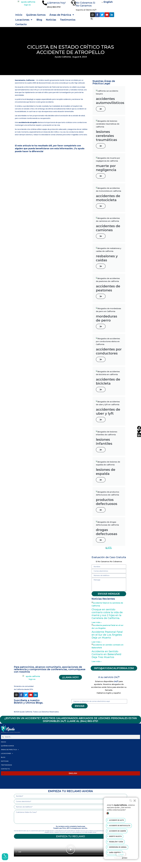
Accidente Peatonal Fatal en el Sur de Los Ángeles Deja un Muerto (107, 634)
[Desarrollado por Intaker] (125, 858)
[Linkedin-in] (111, 14)
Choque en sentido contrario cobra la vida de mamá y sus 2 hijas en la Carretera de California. (107, 614)
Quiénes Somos (36, 14)
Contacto (21, 24)
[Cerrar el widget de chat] (134, 800)
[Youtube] (107, 14)
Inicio (18, 14)
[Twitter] (102, 14)
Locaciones (22, 19)
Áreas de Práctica (9, 749)
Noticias (51, 19)
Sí (73, 20)
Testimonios (6, 765)
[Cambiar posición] (130, 800)
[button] (91, 18)
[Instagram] (92, 14)
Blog (39, 19)
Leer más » (96, 622)
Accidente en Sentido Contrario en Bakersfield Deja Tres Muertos (106, 654)
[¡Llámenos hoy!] (44, 2)
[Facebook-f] (97, 14)
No (67, 20)
